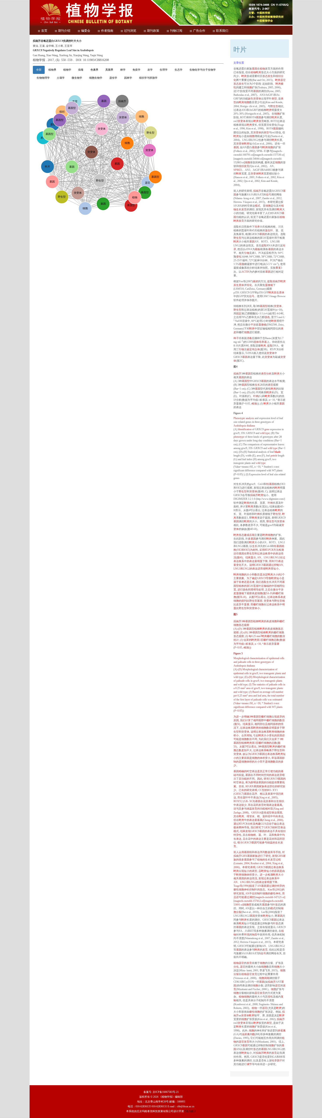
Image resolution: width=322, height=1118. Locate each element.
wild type (265, 433)
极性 (236, 889)
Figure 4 (238, 413)
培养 (257, 226)
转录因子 (277, 1060)
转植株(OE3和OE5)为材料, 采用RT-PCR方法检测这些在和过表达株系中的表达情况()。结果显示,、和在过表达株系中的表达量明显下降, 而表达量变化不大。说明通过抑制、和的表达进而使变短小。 (260, 557)
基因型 (264, 306)
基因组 (248, 852)
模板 (257, 249)
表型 (274, 98)
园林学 (128, 77)
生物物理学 (43, 77)
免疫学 (136, 69)
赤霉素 (282, 1030)
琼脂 (241, 264)
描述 (255, 281)
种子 (236, 338)
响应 (254, 934)
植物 (262, 68)
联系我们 (222, 30)
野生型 (274, 106)
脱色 (267, 317)
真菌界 (109, 69)
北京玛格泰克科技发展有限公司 (155, 1111)
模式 (257, 205)
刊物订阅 (176, 30)
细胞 (249, 87)
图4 (235, 366)
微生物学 (77, 77)
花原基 (267, 801)
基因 (254, 68)
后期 (252, 534)
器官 (283, 80)
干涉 (253, 324)
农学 (150, 69)
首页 (44, 30)
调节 (249, 1064)
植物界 (52, 69)
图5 (235, 614)
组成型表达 (270, 812)
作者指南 (107, 30)
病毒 (80, 69)
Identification (244, 429)
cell (273, 691)
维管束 (251, 816)
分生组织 (279, 801)
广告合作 (199, 30)
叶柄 (255, 396)
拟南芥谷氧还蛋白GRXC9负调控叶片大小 (57, 40)
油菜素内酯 (248, 1034)
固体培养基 (260, 341)
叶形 (275, 904)
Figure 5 (238, 653)
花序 (254, 793)
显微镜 (269, 285)
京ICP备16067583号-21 (166, 1092)
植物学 (67, 69)
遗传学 (113, 77)
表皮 (254, 593)
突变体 (257, 98)
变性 (238, 256)
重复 (278, 267)
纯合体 (256, 349)
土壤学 (61, 77)
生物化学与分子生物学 (202, 69)
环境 (246, 934)
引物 (246, 252)
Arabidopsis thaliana (244, 425)
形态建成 (244, 534)
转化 (249, 285)
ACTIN (245, 271)
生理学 (164, 69)
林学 (123, 69)
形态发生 (267, 76)
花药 (255, 804)
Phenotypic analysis (244, 418)
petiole (274, 455)
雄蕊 (249, 808)
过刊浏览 (130, 30)
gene (266, 429)
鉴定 (249, 349)
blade (277, 451)
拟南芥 (257, 190)
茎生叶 (269, 230)
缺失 (250, 98)
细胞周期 (264, 978)
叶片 (258, 72)
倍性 (270, 996)
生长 (257, 384)
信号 (268, 194)
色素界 (94, 69)
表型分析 (266, 373)
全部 (38, 69)
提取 (264, 245)
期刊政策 (153, 30)
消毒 (249, 338)
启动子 (270, 823)
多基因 (252, 538)
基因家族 (259, 786)
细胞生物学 (95, 77)
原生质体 (239, 285)
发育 (261, 121)
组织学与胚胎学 (148, 77)
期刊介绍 (64, 30)
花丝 (271, 838)
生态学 (178, 69)
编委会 (85, 30)
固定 (238, 313)
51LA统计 (190, 1111)
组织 (241, 166)
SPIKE (237, 169)
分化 (236, 966)
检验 (254, 403)
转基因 (270, 484)
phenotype (239, 436)
